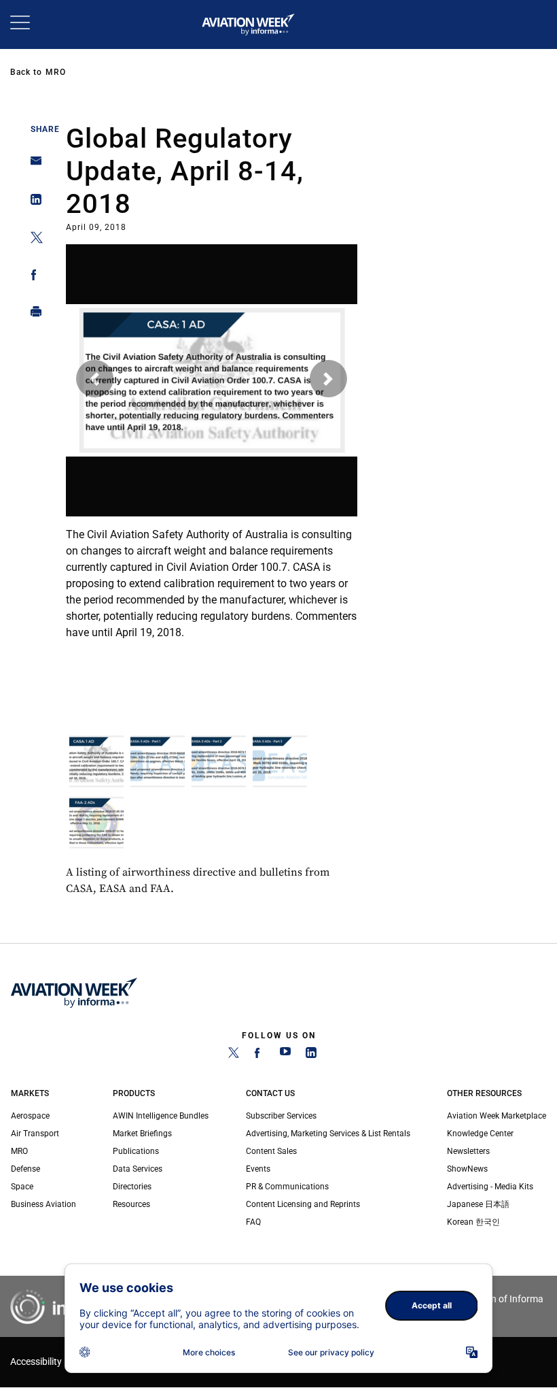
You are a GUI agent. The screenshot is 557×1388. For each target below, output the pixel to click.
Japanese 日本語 (478, 1204)
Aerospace (30, 1116)
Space (22, 1186)
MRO (56, 72)
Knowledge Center (480, 1133)
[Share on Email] (32, 165)
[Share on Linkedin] (32, 202)
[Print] (32, 314)
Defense (25, 1169)
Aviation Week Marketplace (496, 1116)
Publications (136, 1151)
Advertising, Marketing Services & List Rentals (328, 1133)
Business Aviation (43, 1204)
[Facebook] (259, 1055)
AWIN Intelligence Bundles (161, 1116)
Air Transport (35, 1133)
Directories (132, 1186)
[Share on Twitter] (32, 239)
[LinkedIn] (311, 1055)
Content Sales (271, 1151)
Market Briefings (142, 1133)
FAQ (253, 1222)
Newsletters (468, 1151)
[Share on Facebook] (32, 277)
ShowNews (467, 1169)
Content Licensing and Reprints (303, 1204)
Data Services (137, 1169)
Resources (131, 1204)
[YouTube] (285, 1055)
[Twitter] (233, 1055)
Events (258, 1169)
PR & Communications (287, 1186)
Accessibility (36, 1362)
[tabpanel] (211, 444)
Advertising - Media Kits (490, 1186)
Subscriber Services (281, 1116)
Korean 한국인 (473, 1222)
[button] (94, 378)
